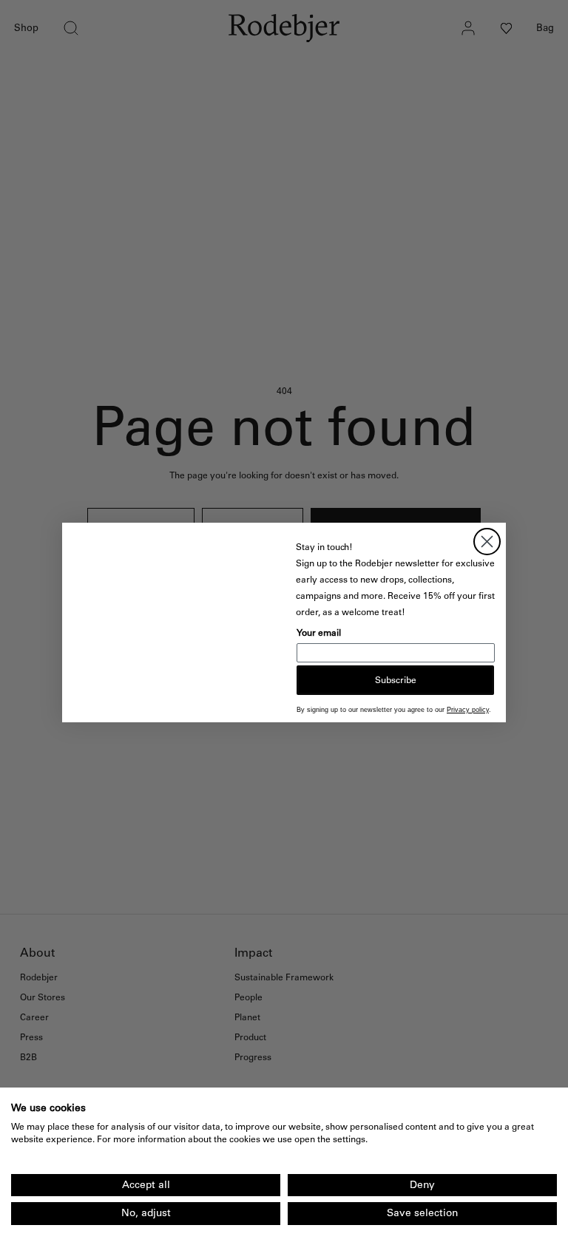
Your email (319, 633)
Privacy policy (468, 709)
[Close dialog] (487, 541)
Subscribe (395, 680)
